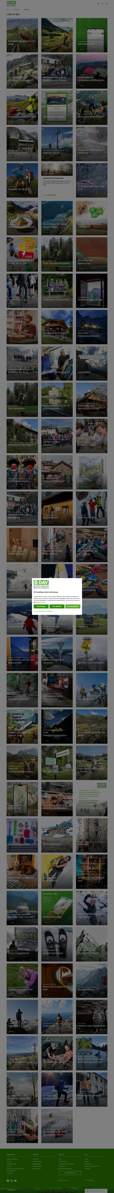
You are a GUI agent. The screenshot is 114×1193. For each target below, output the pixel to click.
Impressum (50, 611)
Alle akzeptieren (72, 606)
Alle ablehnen (57, 606)
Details (42, 602)
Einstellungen (41, 606)
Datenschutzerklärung (40, 611)
